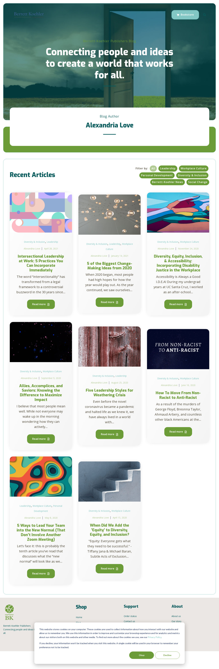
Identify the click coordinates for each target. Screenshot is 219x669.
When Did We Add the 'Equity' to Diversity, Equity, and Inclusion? (109, 530)
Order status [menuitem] (130, 616)
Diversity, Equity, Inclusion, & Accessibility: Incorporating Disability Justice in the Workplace (178, 263)
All (153, 168)
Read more (39, 304)
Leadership (168, 168)
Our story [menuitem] (176, 621)
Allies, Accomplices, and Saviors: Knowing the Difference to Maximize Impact (41, 392)
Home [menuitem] (79, 617)
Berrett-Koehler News (167, 182)
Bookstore (187, 14)
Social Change (197, 182)
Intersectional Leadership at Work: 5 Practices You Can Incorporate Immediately (41, 263)
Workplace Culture (194, 168)
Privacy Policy (154, 637)
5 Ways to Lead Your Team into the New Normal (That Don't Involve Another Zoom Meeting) (41, 532)
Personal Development (157, 175)
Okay (141, 655)
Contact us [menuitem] (129, 621)
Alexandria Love (32, 248)
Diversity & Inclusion (192, 175)
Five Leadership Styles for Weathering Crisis (109, 393)
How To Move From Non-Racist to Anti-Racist (178, 395)
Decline (167, 655)
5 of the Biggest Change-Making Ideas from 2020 (109, 266)
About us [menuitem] (176, 616)
